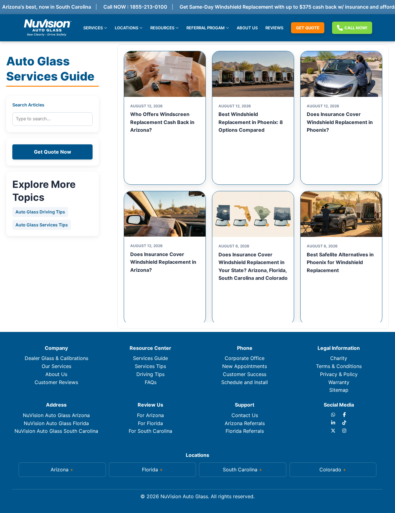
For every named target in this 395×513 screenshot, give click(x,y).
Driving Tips (150, 374)
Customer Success (244, 374)
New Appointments (244, 366)
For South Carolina (150, 431)
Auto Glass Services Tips (41, 224)
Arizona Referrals (245, 423)
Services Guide (150, 358)
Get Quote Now (52, 152)
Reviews (274, 27)
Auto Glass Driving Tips (40, 211)
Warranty (338, 382)
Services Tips (150, 366)
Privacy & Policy (339, 374)
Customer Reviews (56, 382)
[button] (62, 470)
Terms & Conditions (339, 366)
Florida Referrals (245, 431)
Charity (338, 358)
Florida (150, 469)
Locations (126, 27)
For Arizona (150, 415)
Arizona (60, 469)
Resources (162, 27)
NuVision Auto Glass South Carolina (56, 431)
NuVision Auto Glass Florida (56, 423)
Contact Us (244, 415)
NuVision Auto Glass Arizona (56, 415)
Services (93, 27)
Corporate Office (244, 358)
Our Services (56, 366)
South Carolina (240, 469)
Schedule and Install (244, 382)
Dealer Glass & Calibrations (56, 358)
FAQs (150, 382)
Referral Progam (205, 27)
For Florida (150, 423)
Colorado (330, 469)
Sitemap (338, 390)
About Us (247, 27)
